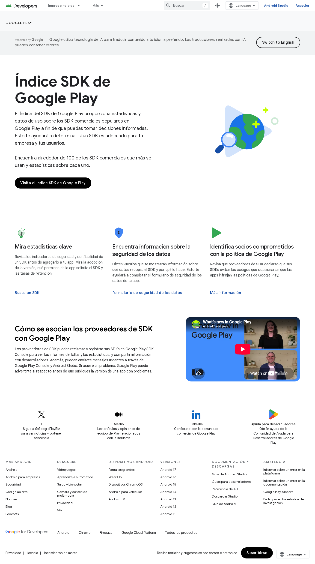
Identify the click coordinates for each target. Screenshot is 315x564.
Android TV (117, 499)
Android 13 (168, 499)
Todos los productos (181, 533)
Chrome (84, 533)
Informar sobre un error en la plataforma (284, 471)
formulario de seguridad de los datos (147, 293)
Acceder (302, 5)
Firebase (106, 533)
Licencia (32, 553)
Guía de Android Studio (229, 474)
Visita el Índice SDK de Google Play (53, 183)
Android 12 (168, 506)
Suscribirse (257, 553)
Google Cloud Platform (139, 533)
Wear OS (115, 477)
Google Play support (278, 492)
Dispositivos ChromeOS (126, 484)
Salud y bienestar (69, 484)
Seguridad (13, 484)
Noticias (11, 499)
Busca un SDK (27, 293)
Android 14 (168, 492)
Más (95, 5)
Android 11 (168, 514)
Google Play (19, 23)
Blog (9, 506)
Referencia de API (225, 489)
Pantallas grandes (121, 470)
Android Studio (276, 5)
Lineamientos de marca (60, 553)
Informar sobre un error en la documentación (284, 482)
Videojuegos (66, 470)
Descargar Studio (225, 496)
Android (12, 470)
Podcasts (12, 514)
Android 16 (168, 477)
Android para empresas (23, 477)
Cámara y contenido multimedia (72, 494)
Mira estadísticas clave (43, 246)
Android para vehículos (125, 492)
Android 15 (168, 484)
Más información (225, 293)
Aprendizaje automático (75, 477)
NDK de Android (224, 504)
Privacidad (65, 503)
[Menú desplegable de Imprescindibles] (80, 5)
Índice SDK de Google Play (62, 89)
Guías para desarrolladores (231, 482)
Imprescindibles (61, 5)
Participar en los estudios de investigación (283, 501)
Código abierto (16, 492)
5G (59, 510)
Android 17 (168, 470)
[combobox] (187, 5)
